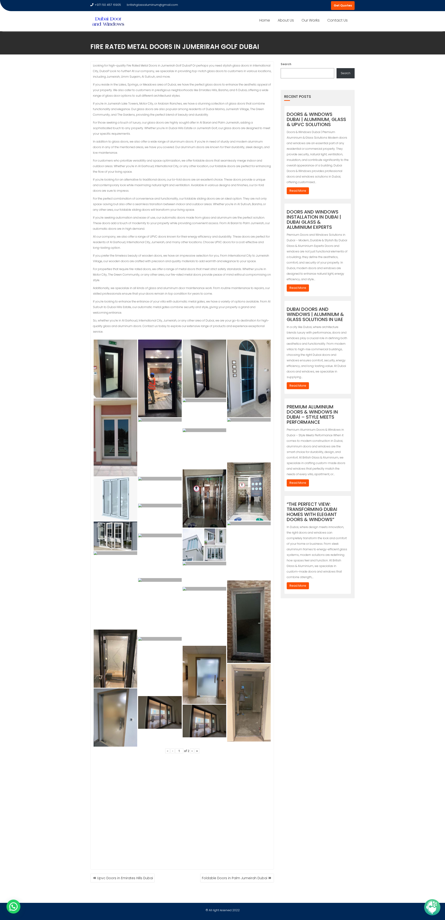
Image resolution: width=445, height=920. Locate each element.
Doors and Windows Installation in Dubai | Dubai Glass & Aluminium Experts (314, 219)
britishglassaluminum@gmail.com (152, 5)
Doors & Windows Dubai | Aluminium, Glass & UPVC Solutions (316, 119)
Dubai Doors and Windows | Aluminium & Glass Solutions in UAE (315, 314)
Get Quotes (343, 5)
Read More (297, 190)
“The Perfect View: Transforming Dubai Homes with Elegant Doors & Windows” (312, 512)
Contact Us (337, 20)
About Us (286, 20)
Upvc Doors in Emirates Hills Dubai (125, 878)
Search (286, 64)
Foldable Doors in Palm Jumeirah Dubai (234, 878)
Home (264, 20)
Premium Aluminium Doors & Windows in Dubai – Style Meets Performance (312, 414)
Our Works (311, 20)
